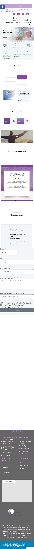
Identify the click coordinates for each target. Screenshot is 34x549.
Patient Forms (24, 465)
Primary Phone (5, 268)
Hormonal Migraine (24, 448)
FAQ (30, 20)
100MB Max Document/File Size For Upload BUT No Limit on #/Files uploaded (15, 304)
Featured (17, 22)
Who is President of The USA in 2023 (13, 293)
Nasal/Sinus (27, 18)
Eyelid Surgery (7, 470)
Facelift (5, 464)
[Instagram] (27, 14)
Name (2, 249)
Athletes (24, 20)
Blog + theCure (26, 22)
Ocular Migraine (23, 451)
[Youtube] (23, 14)
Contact (30, 24)
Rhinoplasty (6, 472)
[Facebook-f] (13, 431)
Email (2, 259)
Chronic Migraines (24, 446)
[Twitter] (18, 14)
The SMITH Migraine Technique (25, 442)
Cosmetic (15, 20)
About (11, 18)
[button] (2, 7)
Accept (29, 545)
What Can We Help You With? (10, 278)
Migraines (17, 18)
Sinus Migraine (23, 453)
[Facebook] (14, 14)
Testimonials (9, 22)
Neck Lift (5, 467)
